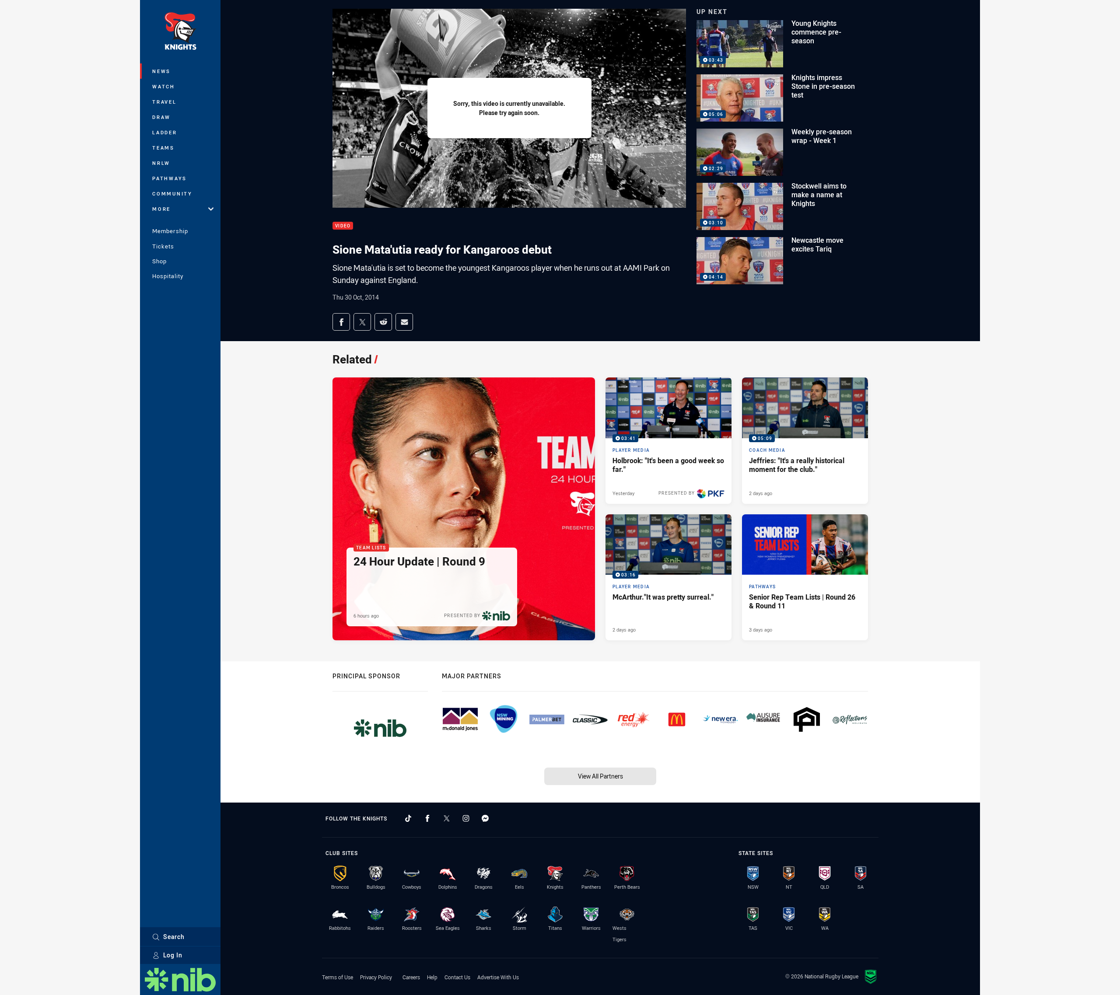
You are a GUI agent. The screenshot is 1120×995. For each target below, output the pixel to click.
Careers (411, 977)
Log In (172, 955)
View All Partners (600, 776)
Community (172, 193)
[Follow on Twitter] (446, 818)
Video (342, 226)
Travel (164, 101)
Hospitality (167, 276)
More (161, 209)
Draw (161, 117)
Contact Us (457, 977)
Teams (163, 147)
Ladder (164, 132)
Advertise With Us (498, 977)
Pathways (169, 178)
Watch (163, 86)
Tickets (163, 246)
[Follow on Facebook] (427, 818)
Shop (159, 261)
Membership (170, 231)
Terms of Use (337, 977)
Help (432, 977)
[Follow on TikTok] (408, 818)
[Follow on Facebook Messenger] (485, 818)
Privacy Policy (376, 977)
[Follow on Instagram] (465, 818)
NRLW (161, 163)
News (161, 71)
